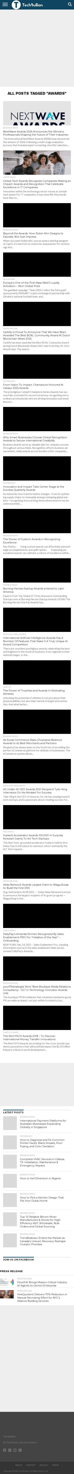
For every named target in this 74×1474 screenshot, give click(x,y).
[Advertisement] (37, 47)
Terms (55, 1465)
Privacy (44, 1465)
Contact (31, 1465)
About (18, 1465)
